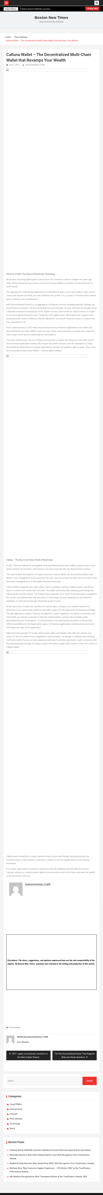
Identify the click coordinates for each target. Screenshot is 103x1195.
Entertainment (16, 1109)
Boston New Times (51, 17)
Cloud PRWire (16, 1104)
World (12, 1128)
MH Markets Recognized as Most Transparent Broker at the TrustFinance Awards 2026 (48, 1176)
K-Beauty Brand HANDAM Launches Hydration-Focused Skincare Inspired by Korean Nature (50, 1150)
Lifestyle (13, 1114)
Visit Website (23, 1042)
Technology (15, 1123)
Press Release (14, 1027)
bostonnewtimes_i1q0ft (35, 65)
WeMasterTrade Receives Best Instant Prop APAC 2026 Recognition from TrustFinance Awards (52, 1163)
